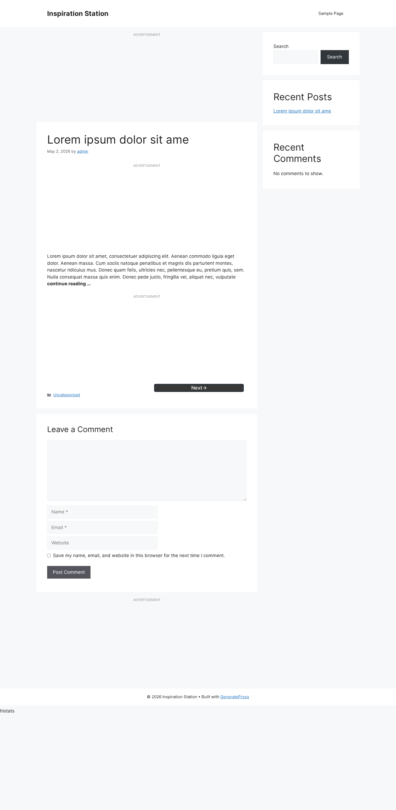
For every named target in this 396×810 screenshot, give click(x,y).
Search (281, 46)
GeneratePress (234, 696)
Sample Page (330, 13)
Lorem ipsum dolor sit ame (302, 111)
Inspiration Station (78, 13)
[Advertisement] (146, 80)
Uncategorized (66, 394)
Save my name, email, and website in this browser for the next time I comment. (139, 555)
